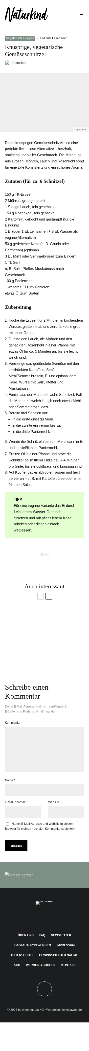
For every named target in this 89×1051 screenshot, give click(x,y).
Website (53, 802)
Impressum (66, 945)
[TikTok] (64, 918)
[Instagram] (35, 918)
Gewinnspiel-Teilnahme (58, 955)
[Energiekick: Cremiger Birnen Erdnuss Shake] (64, 623)
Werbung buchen (41, 965)
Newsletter (61, 935)
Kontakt (68, 965)
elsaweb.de (74, 1010)
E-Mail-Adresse (16, 802)
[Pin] (38, 563)
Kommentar (13, 722)
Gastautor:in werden (32, 945)
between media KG (31, 1010)
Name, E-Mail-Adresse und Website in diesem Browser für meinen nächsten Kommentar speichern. (40, 826)
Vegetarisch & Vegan (20, 38)
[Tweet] (25, 563)
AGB (17, 965)
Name (10, 780)
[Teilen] (12, 563)
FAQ (42, 935)
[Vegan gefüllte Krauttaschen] (24, 655)
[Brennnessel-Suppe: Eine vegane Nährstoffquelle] (24, 623)
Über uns (26, 935)
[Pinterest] (44, 918)
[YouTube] (54, 918)
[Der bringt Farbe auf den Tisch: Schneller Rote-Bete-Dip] (64, 655)
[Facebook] (25, 918)
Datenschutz (22, 955)
